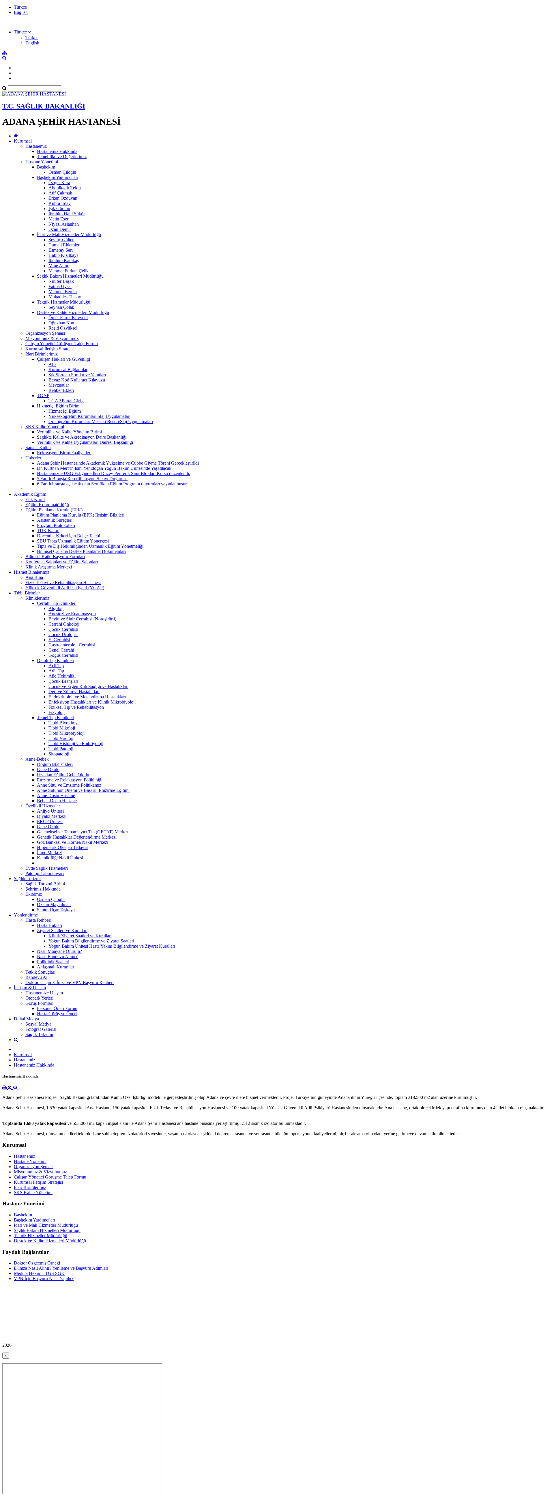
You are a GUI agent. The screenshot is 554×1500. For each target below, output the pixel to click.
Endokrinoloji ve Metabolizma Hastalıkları (87, 696)
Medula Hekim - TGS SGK (39, 1273)
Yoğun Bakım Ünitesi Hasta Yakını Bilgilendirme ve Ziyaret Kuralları (111, 946)
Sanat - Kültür (38, 447)
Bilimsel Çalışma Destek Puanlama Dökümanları (81, 551)
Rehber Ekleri (61, 390)
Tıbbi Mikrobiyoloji (66, 733)
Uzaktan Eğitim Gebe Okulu (63, 774)
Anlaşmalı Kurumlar (55, 966)
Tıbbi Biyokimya (64, 722)
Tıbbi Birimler (27, 592)
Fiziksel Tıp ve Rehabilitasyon (76, 707)
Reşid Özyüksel (62, 328)
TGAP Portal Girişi (66, 400)
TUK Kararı (48, 530)
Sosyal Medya (38, 1024)
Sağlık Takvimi (39, 1034)
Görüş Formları (39, 1003)
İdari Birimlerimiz (41, 353)
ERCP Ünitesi (50, 821)
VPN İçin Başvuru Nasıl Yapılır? (44, 1278)
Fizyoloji (56, 712)
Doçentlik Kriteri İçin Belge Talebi (68, 535)
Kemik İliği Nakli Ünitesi (60, 857)
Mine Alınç (58, 265)
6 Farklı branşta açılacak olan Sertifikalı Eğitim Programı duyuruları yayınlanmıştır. (112, 483)
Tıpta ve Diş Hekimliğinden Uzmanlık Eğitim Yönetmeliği (90, 546)
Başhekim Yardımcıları (57, 177)
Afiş (52, 364)
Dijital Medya (26, 1018)
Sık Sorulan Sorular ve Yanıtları (77, 374)
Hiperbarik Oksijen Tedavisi (62, 847)
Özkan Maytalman (54, 904)
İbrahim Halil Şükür (66, 213)
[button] (22, 31)
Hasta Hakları (49, 925)
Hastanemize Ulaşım (44, 992)
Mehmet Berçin (62, 291)
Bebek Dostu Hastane (57, 800)
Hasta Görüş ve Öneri (57, 1013)
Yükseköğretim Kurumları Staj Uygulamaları (89, 416)
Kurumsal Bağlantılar (67, 369)
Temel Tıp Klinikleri (55, 717)
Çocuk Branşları (63, 681)
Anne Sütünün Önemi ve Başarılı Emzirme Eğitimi (83, 790)
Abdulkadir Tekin (64, 187)
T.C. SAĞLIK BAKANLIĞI (43, 106)
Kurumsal (23, 141)
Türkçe (20, 7)
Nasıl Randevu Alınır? (57, 956)
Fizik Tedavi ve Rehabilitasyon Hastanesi (63, 582)
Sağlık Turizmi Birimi (45, 883)
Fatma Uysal (60, 286)
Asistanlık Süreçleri (54, 520)
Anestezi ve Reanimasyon (72, 613)
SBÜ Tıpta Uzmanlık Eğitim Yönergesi (73, 540)
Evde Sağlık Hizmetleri (46, 868)
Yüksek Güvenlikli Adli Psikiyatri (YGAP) (64, 587)
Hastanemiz (36, 146)
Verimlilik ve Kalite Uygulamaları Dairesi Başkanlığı (85, 442)
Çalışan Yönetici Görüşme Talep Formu (61, 343)
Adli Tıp (56, 670)
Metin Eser (58, 218)
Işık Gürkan (59, 208)
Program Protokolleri (56, 525)
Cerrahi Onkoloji (63, 624)
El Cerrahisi (59, 639)
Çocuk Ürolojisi (63, 634)
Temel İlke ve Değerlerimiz (62, 156)
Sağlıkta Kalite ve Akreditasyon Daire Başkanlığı (81, 437)
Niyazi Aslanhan (63, 224)
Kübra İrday (59, 203)
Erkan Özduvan (62, 198)
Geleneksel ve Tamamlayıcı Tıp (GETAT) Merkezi (83, 831)
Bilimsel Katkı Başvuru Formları (55, 556)
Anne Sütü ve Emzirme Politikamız (69, 785)
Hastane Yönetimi (41, 161)
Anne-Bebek (37, 759)
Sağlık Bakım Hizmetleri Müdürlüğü (70, 276)
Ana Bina (34, 577)
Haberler (33, 457)
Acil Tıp (56, 665)
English (21, 12)
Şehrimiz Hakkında (43, 888)
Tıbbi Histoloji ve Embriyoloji (75, 743)
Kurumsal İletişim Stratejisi (49, 348)
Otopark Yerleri (39, 998)
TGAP (43, 395)
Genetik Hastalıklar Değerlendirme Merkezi (77, 837)
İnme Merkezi (49, 852)
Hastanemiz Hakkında (57, 151)
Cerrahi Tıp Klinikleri (56, 603)
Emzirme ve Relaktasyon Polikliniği (69, 779)
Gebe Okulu (48, 769)
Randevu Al (36, 977)
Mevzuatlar (58, 385)
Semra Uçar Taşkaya (56, 909)
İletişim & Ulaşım (30, 987)
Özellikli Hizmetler (42, 805)
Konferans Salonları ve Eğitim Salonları (61, 561)
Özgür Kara (59, 182)
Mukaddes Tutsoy (64, 296)
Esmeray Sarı (60, 250)
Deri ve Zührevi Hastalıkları (74, 691)
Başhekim (46, 166)
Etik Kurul (35, 499)
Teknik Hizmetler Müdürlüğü (63, 302)
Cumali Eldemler (63, 244)
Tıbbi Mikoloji (61, 727)
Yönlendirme (26, 914)
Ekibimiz (33, 894)
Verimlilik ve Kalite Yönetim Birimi (69, 431)
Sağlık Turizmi (27, 878)
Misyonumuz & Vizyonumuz (51, 338)
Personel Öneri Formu (57, 1008)
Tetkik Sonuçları (40, 972)
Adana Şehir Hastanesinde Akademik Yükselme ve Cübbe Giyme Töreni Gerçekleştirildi (118, 463)
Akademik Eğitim (30, 494)
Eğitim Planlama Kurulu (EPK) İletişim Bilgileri (80, 515)
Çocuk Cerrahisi (63, 629)
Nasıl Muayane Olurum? (59, 951)
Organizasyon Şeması (45, 333)
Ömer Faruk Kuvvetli (68, 317)
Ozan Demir (59, 229)
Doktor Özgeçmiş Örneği (37, 1262)
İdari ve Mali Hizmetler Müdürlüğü (69, 234)
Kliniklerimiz (37, 598)
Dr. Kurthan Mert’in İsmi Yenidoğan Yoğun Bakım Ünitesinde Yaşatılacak (104, 468)
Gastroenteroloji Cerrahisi (71, 644)
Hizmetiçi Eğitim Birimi (59, 405)
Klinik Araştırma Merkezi (48, 566)
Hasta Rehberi (38, 920)
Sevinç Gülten (61, 239)
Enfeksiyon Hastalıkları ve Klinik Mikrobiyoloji (92, 701)
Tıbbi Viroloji (60, 738)
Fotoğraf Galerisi (40, 1029)
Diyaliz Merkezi (51, 816)
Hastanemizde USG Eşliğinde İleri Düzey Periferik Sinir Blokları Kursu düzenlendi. (113, 473)
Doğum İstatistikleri (55, 764)
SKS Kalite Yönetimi (44, 426)
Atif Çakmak (60, 192)
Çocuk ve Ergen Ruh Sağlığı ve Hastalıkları (88, 686)
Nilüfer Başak (61, 281)
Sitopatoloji (58, 753)
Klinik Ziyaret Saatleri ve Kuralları (80, 935)
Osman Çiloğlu (62, 172)
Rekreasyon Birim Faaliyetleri (64, 452)
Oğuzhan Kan (61, 322)
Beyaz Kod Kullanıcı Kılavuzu (76, 379)
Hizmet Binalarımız (31, 572)
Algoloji (55, 608)
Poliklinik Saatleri (53, 961)
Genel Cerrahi (61, 650)
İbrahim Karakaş (63, 260)
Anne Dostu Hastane (56, 795)
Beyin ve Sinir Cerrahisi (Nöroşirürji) (82, 618)
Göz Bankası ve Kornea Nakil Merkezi (72, 842)
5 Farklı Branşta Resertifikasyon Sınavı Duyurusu (82, 478)
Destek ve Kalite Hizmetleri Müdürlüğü (73, 312)
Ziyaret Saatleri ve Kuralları (62, 930)
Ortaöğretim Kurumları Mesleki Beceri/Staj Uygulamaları (100, 421)
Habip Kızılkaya (63, 255)
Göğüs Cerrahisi (63, 655)
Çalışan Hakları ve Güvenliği (63, 359)
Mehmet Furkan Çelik (68, 270)
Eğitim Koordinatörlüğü (47, 504)
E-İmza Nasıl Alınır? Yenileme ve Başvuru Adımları (61, 1268)
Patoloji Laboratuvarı (44, 873)
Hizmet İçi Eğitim (64, 411)
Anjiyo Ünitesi (50, 811)
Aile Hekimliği (62, 676)
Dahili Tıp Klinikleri (55, 660)
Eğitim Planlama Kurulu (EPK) (54, 509)
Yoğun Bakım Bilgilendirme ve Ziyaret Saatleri (91, 940)
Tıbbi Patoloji (60, 748)
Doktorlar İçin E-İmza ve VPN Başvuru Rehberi (69, 982)
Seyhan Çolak (61, 307)
